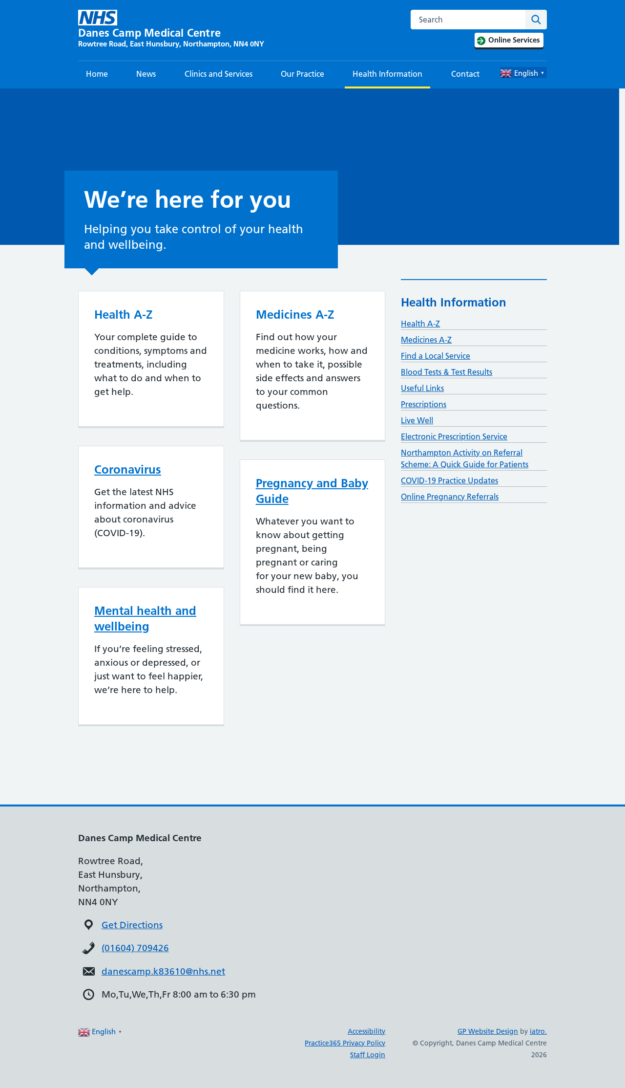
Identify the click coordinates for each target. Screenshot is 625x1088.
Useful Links (422, 388)
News (146, 74)
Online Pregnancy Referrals (450, 496)
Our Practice (302, 74)
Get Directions (132, 925)
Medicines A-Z (426, 340)
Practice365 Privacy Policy (345, 1043)
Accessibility (366, 1031)
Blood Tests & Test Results (446, 372)
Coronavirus (127, 469)
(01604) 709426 (135, 948)
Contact (465, 74)
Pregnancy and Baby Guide (312, 491)
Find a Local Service (435, 356)
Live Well (417, 420)
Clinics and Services (218, 74)
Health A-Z (420, 323)
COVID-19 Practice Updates (449, 480)
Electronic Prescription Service (454, 436)
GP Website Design (488, 1031)
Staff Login (367, 1054)
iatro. (538, 1031)
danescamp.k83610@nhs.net (163, 971)
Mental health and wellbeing (145, 618)
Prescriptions (423, 404)
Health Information (387, 74)
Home (97, 74)
